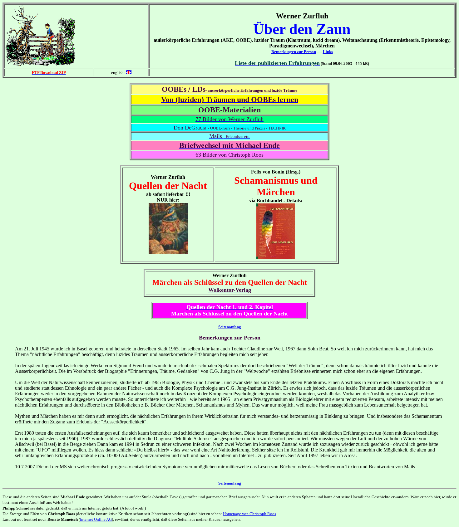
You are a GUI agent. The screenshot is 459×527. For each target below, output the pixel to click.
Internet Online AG (96, 519)
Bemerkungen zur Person (293, 51)
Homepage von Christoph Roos (249, 513)
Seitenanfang (229, 326)
